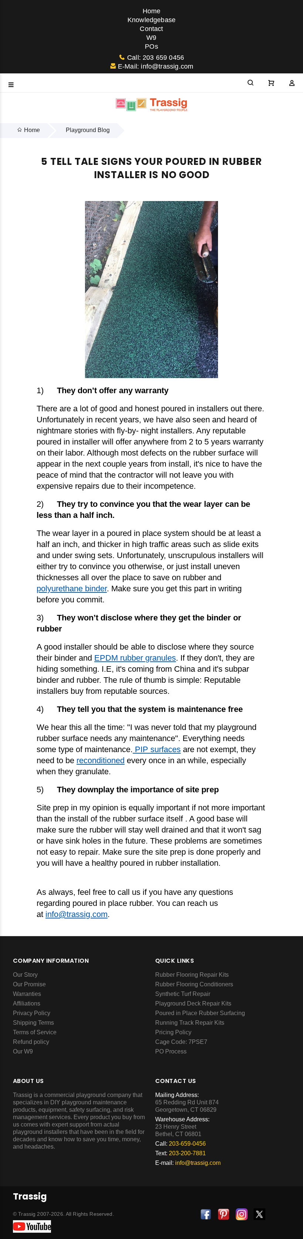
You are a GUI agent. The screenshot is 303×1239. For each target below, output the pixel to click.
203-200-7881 (187, 1153)
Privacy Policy (31, 1013)
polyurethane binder (72, 588)
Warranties (27, 994)
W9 (151, 37)
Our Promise (29, 984)
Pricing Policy (173, 1032)
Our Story (25, 975)
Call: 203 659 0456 (155, 57)
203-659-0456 (187, 1144)
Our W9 (23, 1051)
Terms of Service (35, 1032)
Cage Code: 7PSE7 (181, 1042)
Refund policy (31, 1042)
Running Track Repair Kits (189, 1023)
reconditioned (100, 760)
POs (151, 46)
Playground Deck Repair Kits (193, 1003)
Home (152, 11)
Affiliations (26, 1003)
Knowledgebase (151, 20)
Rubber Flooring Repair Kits (192, 975)
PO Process (171, 1051)
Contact (151, 28)
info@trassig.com (76, 914)
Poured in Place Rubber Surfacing (200, 1013)
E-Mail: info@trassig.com (155, 66)
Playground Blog (88, 130)
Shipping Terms (33, 1023)
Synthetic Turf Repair (182, 994)
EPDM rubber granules (135, 657)
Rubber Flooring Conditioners (194, 984)
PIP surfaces (157, 749)
